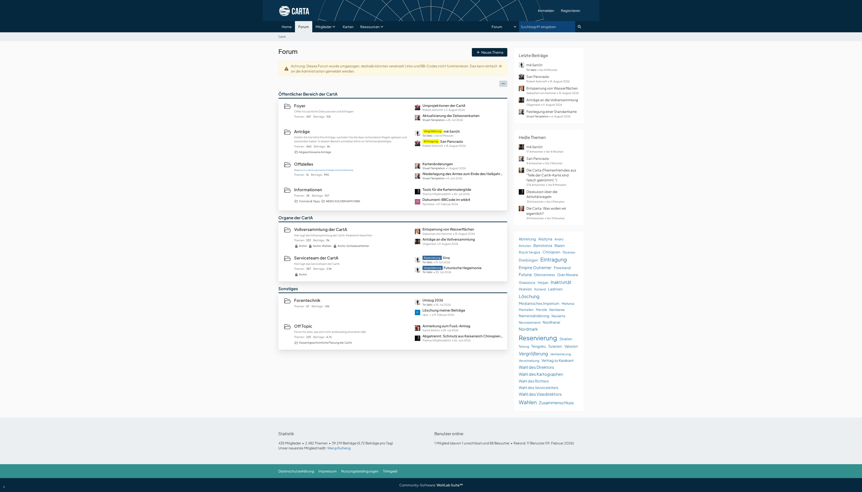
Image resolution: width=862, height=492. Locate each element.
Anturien (525, 246)
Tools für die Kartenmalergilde (446, 189)
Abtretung (527, 239)
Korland (540, 289)
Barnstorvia (542, 245)
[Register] (298, 170)
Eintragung (553, 259)
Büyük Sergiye (529, 252)
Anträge (302, 131)
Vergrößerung (533, 353)
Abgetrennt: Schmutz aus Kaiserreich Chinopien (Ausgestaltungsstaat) (462, 336)
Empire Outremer (535, 267)
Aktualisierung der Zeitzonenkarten (450, 115)
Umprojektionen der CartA (443, 105)
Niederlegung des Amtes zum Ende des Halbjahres (462, 173)
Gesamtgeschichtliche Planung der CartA (325, 342)
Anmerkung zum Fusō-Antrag (446, 326)
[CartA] (406, 10)
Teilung (524, 346)
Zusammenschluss (556, 402)
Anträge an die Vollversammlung (448, 239)
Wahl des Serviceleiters (538, 387)
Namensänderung (534, 315)
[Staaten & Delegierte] (327, 170)
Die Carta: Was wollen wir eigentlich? (546, 210)
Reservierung (538, 338)
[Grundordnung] (310, 170)
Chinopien (551, 252)
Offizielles (303, 164)
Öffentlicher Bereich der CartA (307, 94)
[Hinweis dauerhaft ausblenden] (500, 66)
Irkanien (525, 289)
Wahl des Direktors (536, 367)
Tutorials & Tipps (309, 201)
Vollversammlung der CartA (320, 229)
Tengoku (538, 346)
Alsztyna (545, 239)
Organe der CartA (295, 217)
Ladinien (555, 289)
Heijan (543, 282)
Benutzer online (448, 433)
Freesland (562, 267)
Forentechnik (307, 300)
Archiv (303, 246)
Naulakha (558, 316)
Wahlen (528, 402)
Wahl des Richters (534, 381)
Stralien (565, 338)
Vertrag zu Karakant (557, 360)
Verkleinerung (560, 354)
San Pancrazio (451, 141)
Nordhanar (551, 322)
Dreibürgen (528, 260)
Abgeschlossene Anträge (315, 152)
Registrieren (570, 10)
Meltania (568, 303)
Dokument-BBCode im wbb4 (446, 199)
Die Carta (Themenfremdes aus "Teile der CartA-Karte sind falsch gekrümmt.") (551, 175)
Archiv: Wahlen (322, 246)
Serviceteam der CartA (316, 257)
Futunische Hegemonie (463, 268)
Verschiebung (529, 360)
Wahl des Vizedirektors (540, 394)
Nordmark (528, 329)
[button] (504, 26)
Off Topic (303, 326)
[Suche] (579, 26)
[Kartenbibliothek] (345, 170)
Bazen (559, 245)
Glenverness (544, 274)
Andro (558, 239)
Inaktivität (561, 282)
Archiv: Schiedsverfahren (353, 246)
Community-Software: (431, 485)
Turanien (555, 346)
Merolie (541, 310)
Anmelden (546, 10)
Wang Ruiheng (339, 448)
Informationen (308, 189)
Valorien (571, 346)
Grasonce (527, 282)
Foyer (300, 105)
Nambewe (557, 310)
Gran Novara (567, 274)
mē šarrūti (452, 131)
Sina (446, 257)
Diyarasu (569, 252)
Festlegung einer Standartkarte (551, 111)
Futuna (525, 274)
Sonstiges (288, 288)
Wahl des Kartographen (541, 374)
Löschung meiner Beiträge (443, 310)
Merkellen (526, 310)
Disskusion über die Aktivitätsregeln (541, 194)
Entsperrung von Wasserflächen (448, 229)
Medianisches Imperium (539, 303)
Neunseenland (529, 322)
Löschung (529, 296)
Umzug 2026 (432, 300)
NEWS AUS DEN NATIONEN (343, 201)
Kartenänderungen (437, 164)
